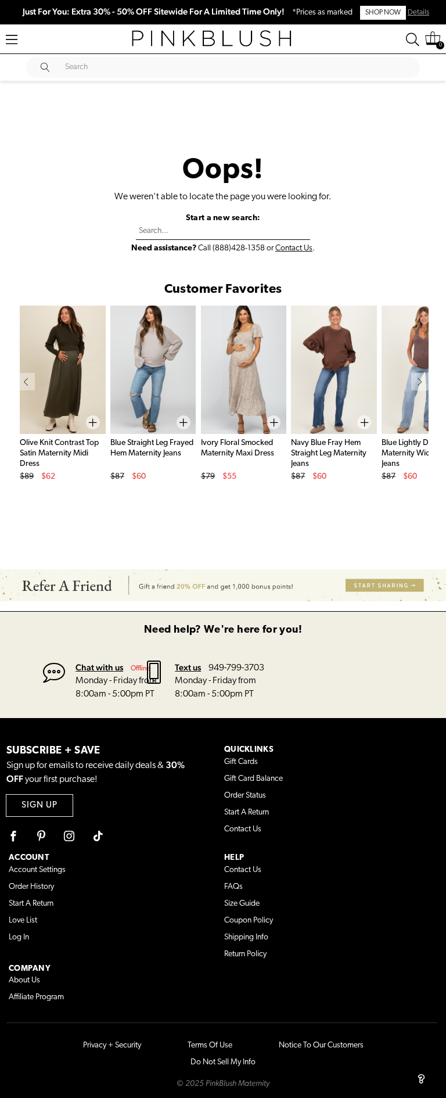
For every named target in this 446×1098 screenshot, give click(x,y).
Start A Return (246, 812)
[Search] (412, 39)
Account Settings (37, 870)
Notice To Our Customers (321, 1045)
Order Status (245, 795)
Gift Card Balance (253, 778)
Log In (19, 937)
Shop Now (383, 12)
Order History (31, 886)
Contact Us (293, 248)
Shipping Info (246, 937)
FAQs (233, 886)
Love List (23, 920)
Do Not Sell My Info (223, 1062)
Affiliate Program (36, 997)
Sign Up (39, 805)
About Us (24, 980)
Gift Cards (241, 762)
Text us (188, 667)
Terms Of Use (210, 1045)
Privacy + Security (112, 1045)
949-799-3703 (236, 668)
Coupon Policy (248, 920)
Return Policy (245, 954)
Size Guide (242, 903)
